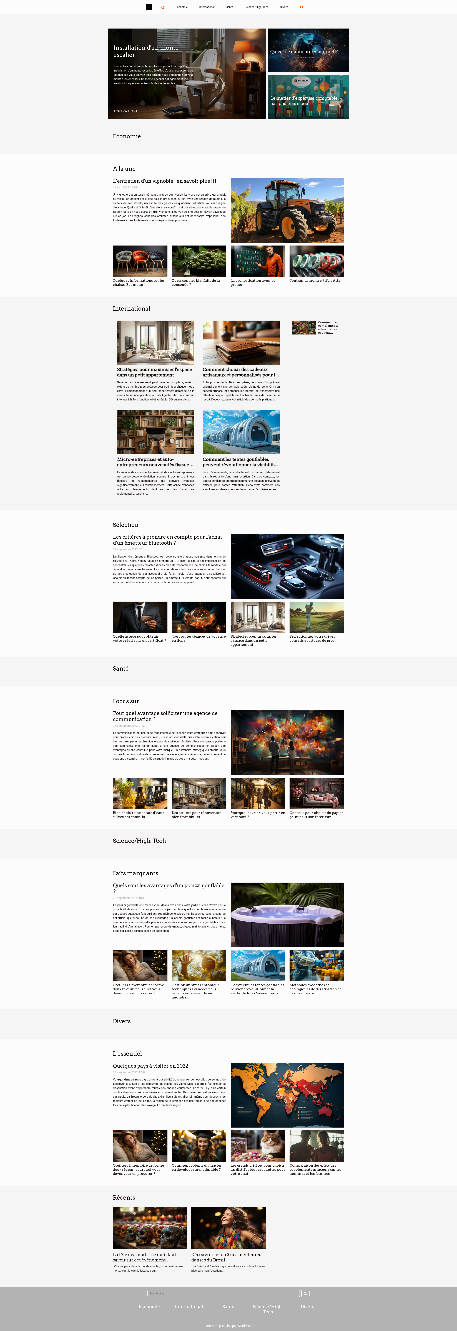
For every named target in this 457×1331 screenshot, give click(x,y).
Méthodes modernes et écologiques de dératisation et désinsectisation (315, 989)
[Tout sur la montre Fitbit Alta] (317, 261)
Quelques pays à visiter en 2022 (150, 1066)
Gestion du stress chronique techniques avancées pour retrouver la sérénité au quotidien (196, 991)
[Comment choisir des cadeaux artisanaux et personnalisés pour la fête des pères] (241, 343)
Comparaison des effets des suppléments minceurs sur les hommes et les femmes (315, 1169)
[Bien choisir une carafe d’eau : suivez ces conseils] (140, 793)
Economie (181, 7)
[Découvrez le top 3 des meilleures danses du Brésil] (228, 1227)
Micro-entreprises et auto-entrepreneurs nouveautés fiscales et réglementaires (154, 465)
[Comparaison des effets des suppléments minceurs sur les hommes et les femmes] (317, 1146)
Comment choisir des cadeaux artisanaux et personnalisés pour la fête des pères (240, 375)
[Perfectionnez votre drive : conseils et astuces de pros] (317, 617)
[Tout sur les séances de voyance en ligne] (199, 617)
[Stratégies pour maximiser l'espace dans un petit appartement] (155, 343)
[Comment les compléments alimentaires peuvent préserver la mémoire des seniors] (304, 327)
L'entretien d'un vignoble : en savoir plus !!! (164, 181)
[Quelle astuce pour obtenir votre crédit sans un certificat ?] (140, 617)
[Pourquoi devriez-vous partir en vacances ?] (258, 793)
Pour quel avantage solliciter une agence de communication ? (165, 716)
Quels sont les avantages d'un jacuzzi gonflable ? (169, 888)
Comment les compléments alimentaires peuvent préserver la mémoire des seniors (328, 332)
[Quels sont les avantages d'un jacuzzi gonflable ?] (287, 915)
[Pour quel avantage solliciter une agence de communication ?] (287, 742)
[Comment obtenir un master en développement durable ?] (199, 1146)
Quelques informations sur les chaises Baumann (139, 283)
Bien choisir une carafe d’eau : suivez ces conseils (138, 815)
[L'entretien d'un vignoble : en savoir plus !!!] (287, 210)
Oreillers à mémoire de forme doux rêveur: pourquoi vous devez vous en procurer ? (138, 989)
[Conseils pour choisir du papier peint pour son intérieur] (317, 793)
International (207, 7)
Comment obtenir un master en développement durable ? (197, 1167)
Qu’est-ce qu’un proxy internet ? (304, 51)
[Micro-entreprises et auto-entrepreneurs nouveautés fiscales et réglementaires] (155, 432)
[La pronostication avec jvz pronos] (258, 261)
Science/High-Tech (256, 7)
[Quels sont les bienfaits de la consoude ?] (199, 261)
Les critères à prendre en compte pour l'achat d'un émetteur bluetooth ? (167, 540)
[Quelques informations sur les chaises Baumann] (140, 261)
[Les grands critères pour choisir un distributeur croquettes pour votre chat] (258, 1146)
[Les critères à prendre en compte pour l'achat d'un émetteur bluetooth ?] (287, 566)
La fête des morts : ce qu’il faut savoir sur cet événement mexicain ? (144, 1260)
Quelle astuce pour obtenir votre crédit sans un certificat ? (139, 638)
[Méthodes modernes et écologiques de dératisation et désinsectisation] (317, 965)
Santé (229, 7)
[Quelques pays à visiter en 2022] (287, 1095)
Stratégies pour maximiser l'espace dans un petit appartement (154, 372)
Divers (284, 7)
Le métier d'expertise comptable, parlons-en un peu (304, 101)
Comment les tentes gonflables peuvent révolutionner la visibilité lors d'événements (239, 465)
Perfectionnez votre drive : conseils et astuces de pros (312, 638)
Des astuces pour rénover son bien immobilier (197, 815)
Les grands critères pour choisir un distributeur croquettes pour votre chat (258, 1169)
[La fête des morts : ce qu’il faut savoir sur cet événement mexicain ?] (150, 1227)
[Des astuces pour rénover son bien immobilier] (199, 793)
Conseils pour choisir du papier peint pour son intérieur (316, 815)
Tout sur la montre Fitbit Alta (315, 281)
